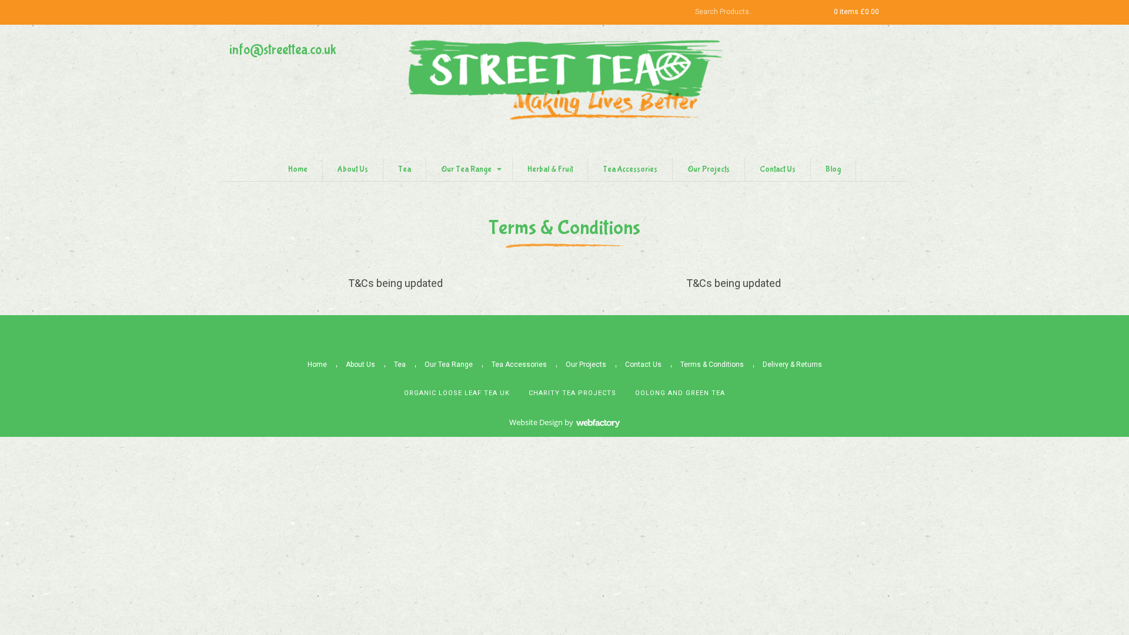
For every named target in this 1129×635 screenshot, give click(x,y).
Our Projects (708, 169)
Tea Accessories (630, 169)
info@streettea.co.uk (282, 50)
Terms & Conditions (712, 364)
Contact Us (778, 169)
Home (298, 169)
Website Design (536, 422)
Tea (404, 169)
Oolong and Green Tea (680, 393)
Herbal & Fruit (550, 169)
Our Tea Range (466, 169)
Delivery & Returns (792, 364)
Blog (833, 169)
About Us (353, 169)
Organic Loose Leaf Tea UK (457, 393)
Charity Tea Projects (572, 393)
